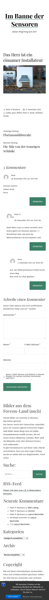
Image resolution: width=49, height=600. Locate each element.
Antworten (37, 201)
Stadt (32, 113)
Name (6, 344)
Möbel (19, 113)
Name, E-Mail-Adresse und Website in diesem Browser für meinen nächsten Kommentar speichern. (25, 376)
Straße (6, 116)
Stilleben (39, 113)
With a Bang (33, 508)
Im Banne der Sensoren (24, 20)
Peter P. (26, 113)
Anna (13, 175)
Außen (8, 113)
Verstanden (13, 597)
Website (7, 360)
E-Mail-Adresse (32, 344)
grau (14, 113)
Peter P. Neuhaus (13, 109)
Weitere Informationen (32, 597)
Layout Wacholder (36, 514)
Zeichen (31, 511)
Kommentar (9, 315)
